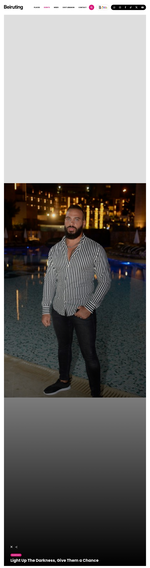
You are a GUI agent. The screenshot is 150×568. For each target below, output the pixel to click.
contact (82, 7)
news (56, 7)
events (47, 7)
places (37, 7)
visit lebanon (68, 7)
